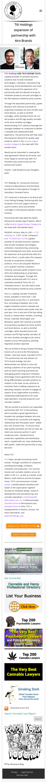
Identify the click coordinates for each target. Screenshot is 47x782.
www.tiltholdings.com (13, 516)
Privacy (14, 772)
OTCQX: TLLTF (20, 238)
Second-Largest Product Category (24, 224)
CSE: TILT (9, 238)
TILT (6, 459)
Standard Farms (11, 503)
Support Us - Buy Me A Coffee (22, 525)
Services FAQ (22, 775)
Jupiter (7, 484)
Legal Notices (27, 772)
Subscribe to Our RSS (19, 708)
